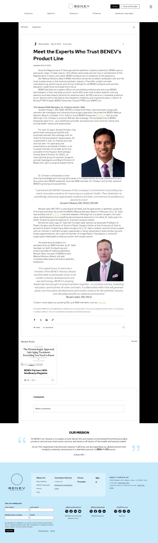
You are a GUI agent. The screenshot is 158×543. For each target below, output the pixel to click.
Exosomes (37, 27)
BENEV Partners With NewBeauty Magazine (35, 372)
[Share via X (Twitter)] (40, 320)
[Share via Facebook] (34, 320)
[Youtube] (79, 511)
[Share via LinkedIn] (46, 320)
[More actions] (123, 43)
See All (134, 341)
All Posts (24, 27)
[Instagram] (66, 511)
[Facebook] (71, 511)
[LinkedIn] (75, 511)
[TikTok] (99, 511)
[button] (151, 7)
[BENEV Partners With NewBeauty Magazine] (39, 356)
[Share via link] (52, 320)
